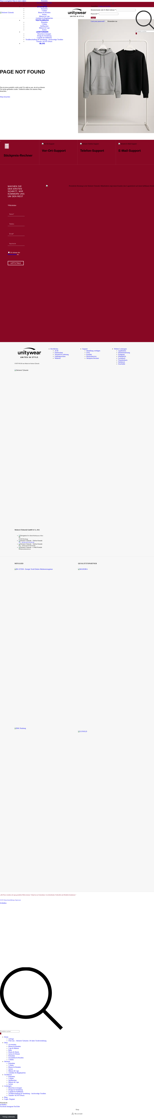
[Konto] (113, 3)
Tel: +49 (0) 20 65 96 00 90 (26, 542)
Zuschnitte (121, 364)
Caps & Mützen (13, 1048)
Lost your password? (98, 21)
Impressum (18, 900)
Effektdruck (122, 356)
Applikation (122, 351)
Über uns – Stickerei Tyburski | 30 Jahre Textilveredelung (27, 1041)
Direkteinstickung (124, 352)
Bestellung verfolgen (93, 351)
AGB (56, 351)
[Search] (136, 33)
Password (94, 14)
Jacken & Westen (14, 1054)
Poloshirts (44, 1)
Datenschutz (59, 352)
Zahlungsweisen (60, 356)
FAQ (88, 352)
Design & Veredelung (44, 36)
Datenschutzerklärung (9, 900)
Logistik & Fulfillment (44, 38)
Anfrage (11, 1039)
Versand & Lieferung (62, 354)
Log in (93, 17)
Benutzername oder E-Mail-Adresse (103, 10)
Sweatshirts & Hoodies (44, 3)
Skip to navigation (6, 1)
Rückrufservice (91, 356)
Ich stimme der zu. (14, 253)
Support (84, 349)
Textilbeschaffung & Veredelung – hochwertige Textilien (44, 39)
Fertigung (121, 354)
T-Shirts (44, 5)
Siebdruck (121, 362)
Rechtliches (54, 349)
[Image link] (45, 569)
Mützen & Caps (44, 16)
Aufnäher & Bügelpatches (44, 18)
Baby (10, 1050)
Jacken (44, 14)
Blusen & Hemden (44, 12)
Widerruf (58, 358)
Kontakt (89, 354)
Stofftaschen (44, 26)
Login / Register (9, 1099)
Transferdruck (122, 360)
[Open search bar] (31, 1029)
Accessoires (12, 1044)
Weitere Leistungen (120, 349)
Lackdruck (121, 358)
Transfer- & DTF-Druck (44, 41)
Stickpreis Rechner (92, 358)
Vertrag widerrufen (8, 1117)
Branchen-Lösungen (44, 34)
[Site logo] (7, 12)
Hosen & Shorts (13, 1052)
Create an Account (104, 6)
